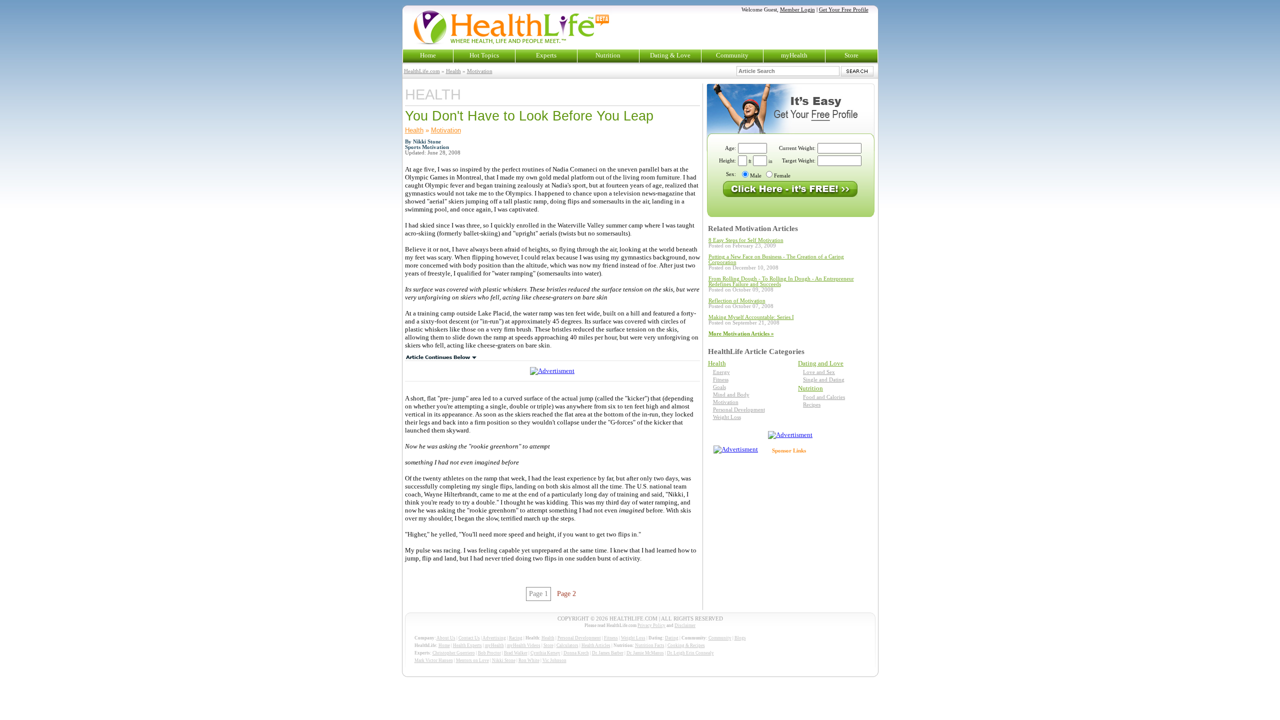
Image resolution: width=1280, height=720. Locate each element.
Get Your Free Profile (843, 9)
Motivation (479, 71)
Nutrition (608, 55)
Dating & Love (670, 55)
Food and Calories (824, 397)
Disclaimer (685, 625)
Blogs (740, 638)
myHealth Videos (523, 645)
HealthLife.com (422, 71)
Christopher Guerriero (453, 653)
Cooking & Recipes (686, 645)
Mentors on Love (472, 660)
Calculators (567, 645)
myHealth (794, 55)
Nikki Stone (504, 660)
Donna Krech (576, 653)
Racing (515, 638)
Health (453, 71)
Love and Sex (819, 372)
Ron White (529, 660)
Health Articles (596, 645)
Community (732, 55)
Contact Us (469, 638)
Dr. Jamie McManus (645, 653)
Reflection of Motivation (737, 301)
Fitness (720, 379)
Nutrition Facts (649, 645)
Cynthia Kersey (545, 653)
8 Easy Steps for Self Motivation (746, 240)
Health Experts (467, 645)
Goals (719, 387)
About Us (446, 638)
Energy (721, 372)
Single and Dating (823, 379)
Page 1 (538, 594)
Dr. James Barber (608, 653)
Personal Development (739, 409)
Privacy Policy (652, 625)
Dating (671, 638)
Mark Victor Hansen (433, 660)
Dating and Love (821, 363)
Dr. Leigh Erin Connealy (690, 653)
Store (851, 55)
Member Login (797, 9)
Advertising (494, 638)
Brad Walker (516, 653)
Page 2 (566, 594)
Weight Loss (727, 417)
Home (428, 55)
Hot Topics (484, 55)
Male (756, 175)
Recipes (811, 405)
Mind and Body (731, 395)
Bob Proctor (489, 653)
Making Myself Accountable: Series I (751, 317)
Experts (546, 55)
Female (782, 175)
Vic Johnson (554, 660)
